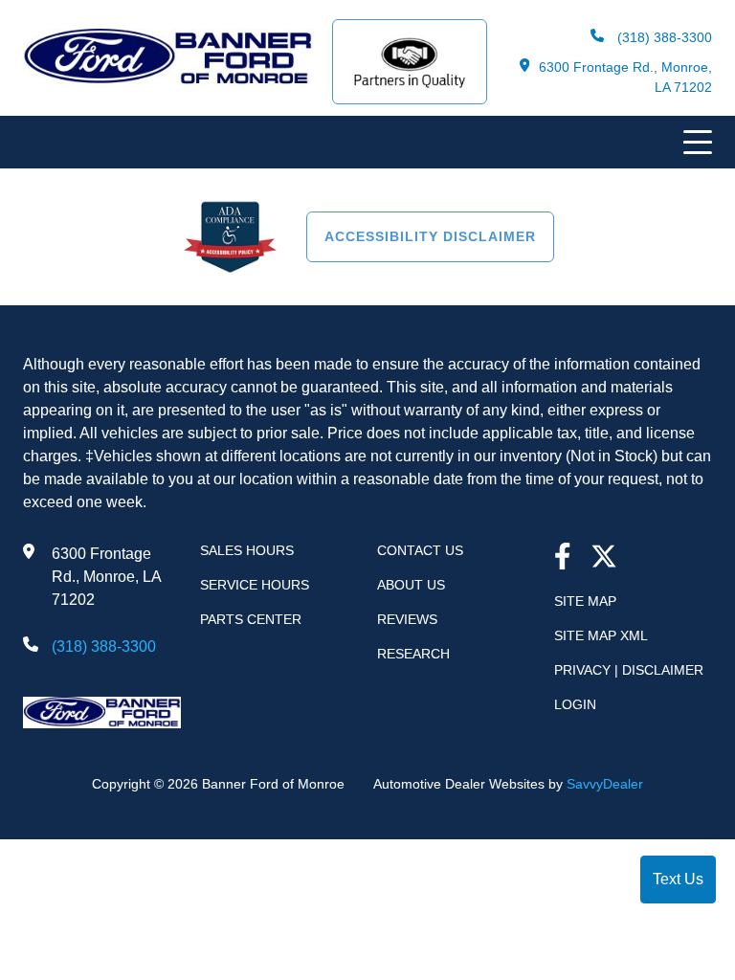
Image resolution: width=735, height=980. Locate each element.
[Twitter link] (603, 558)
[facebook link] (562, 558)
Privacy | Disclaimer (628, 670)
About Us (411, 584)
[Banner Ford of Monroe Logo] (168, 82)
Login (575, 704)
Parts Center (250, 619)
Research (413, 653)
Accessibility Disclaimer (430, 236)
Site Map (585, 601)
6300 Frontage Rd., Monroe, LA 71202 (625, 77)
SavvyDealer (605, 783)
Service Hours (254, 584)
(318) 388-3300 (662, 37)
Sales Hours (247, 550)
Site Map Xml (601, 635)
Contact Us (420, 550)
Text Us (678, 879)
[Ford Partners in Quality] (409, 61)
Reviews (407, 619)
